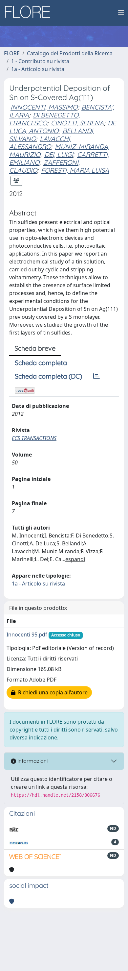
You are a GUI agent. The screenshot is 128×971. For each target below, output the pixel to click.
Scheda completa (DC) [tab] (48, 376)
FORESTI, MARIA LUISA (75, 170)
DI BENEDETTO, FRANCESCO (44, 119)
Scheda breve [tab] (34, 348)
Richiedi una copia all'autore (51, 692)
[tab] (96, 376)
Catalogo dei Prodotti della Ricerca (70, 53)
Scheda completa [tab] (41, 363)
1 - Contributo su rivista (40, 61)
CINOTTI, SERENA (77, 123)
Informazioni (32, 761)
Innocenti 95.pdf (27, 634)
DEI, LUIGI (58, 154)
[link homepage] (30, 13)
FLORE (12, 53)
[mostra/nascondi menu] (121, 13)
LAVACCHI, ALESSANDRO (40, 143)
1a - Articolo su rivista (37, 69)
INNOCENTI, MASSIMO (44, 107)
